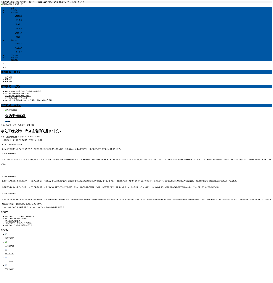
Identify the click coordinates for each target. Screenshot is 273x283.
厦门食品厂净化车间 (66, 2)
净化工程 (18, 16)
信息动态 (21, 125)
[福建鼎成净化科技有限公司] (12, 4)
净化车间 (18, 29)
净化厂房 (18, 33)
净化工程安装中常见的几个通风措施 (18, 223)
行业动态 (18, 48)
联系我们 (14, 60)
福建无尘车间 (44, 2)
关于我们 (14, 10)
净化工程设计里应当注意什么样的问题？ (20, 216)
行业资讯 (18, 52)
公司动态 (18, 44)
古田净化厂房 (79, 2)
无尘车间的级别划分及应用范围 (17, 93)
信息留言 (14, 57)
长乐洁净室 (54, 2)
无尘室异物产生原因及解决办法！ (18, 96)
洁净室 (17, 24)
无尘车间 (18, 20)
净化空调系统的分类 (12, 221)
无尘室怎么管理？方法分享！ (16, 98)
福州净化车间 (34, 2)
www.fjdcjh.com (11, 137)
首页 (13, 8)
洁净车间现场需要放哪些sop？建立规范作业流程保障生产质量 (28, 100)
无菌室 (17, 37)
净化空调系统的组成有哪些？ (16, 219)
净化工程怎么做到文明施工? (18, 207)
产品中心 (14, 12)
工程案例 (14, 55)
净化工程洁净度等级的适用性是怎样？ (51, 207)
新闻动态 (14, 40)
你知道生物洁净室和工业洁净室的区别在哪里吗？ (24, 91)
